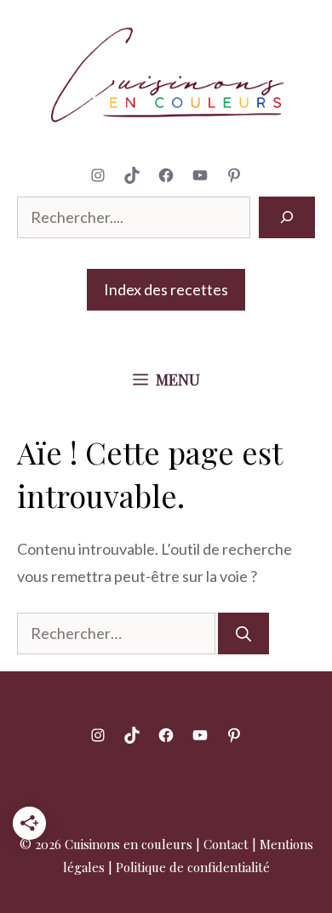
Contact (226, 844)
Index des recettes (166, 289)
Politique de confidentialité (193, 867)
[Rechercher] (287, 217)
